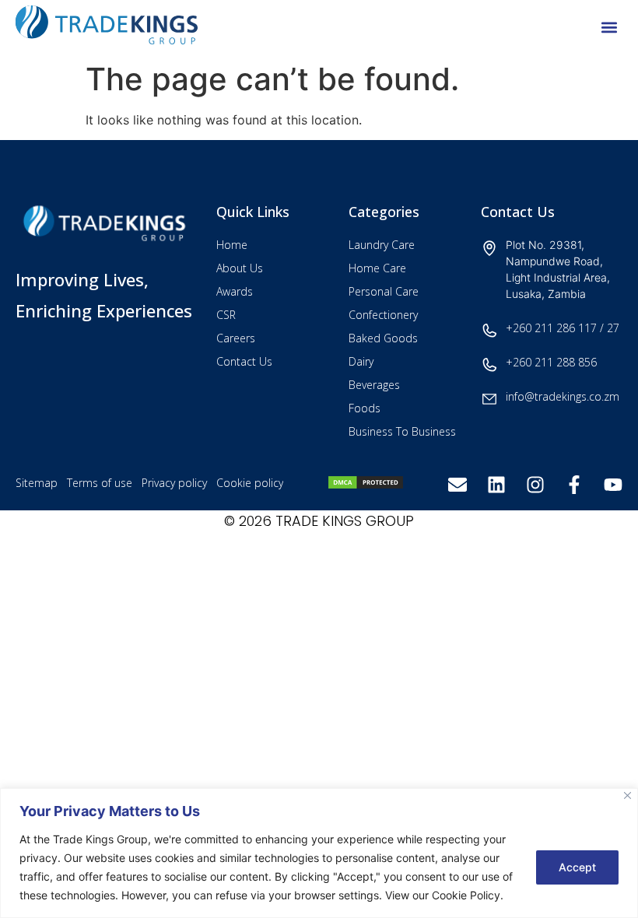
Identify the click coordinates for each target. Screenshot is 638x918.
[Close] (627, 795)
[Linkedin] (496, 484)
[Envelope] (457, 484)
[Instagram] (535, 484)
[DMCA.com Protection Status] (366, 485)
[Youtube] (613, 484)
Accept (577, 867)
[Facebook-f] (574, 484)
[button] (609, 27)
